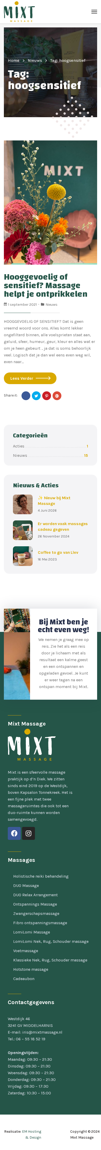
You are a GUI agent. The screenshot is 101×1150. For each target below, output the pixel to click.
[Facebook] (25, 395)
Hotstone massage (30, 969)
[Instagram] (28, 833)
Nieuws (35, 60)
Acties (50, 446)
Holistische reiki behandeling (41, 876)
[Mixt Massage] (19, 11)
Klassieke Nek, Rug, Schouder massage (50, 960)
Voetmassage (25, 950)
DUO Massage (26, 885)
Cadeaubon (23, 978)
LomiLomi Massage (31, 932)
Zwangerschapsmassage (36, 913)
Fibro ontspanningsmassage (40, 922)
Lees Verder (21, 378)
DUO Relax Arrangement (35, 894)
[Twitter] (36, 395)
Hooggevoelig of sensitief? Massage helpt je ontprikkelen (46, 285)
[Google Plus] (57, 395)
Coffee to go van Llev (58, 552)
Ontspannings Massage (35, 904)
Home (13, 60)
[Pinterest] (46, 395)
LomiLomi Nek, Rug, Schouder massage (51, 941)
